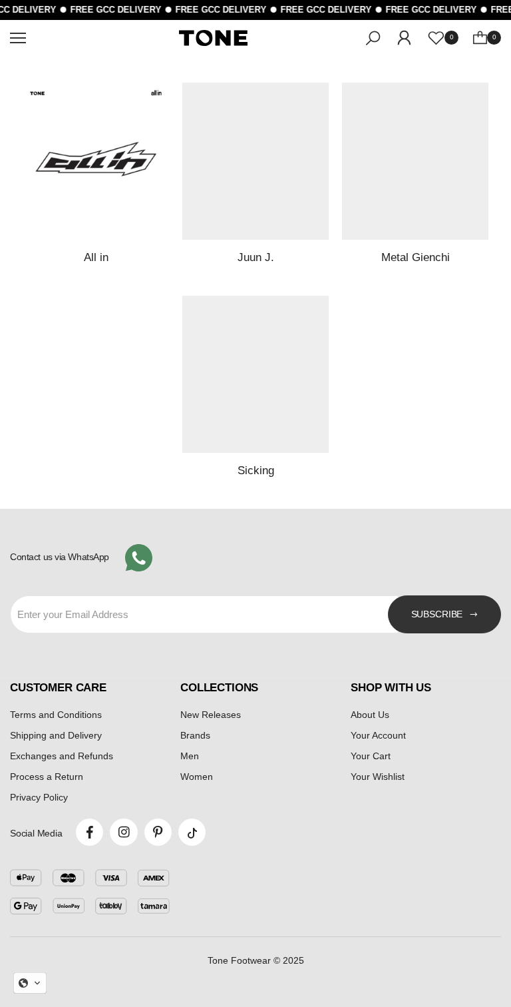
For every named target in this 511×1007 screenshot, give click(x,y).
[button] (30, 983)
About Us (370, 714)
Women (196, 776)
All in (96, 257)
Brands (195, 735)
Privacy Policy (39, 797)
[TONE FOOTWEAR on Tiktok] (192, 832)
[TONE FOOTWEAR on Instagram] (123, 832)
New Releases (210, 714)
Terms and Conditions (56, 714)
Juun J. (256, 257)
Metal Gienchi (415, 257)
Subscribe (437, 614)
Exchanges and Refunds (61, 756)
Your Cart (371, 756)
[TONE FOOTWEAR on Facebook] (89, 832)
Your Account (378, 735)
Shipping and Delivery (56, 735)
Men (189, 756)
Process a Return (46, 776)
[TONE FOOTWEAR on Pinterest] (158, 832)
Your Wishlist (378, 776)
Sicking (256, 470)
